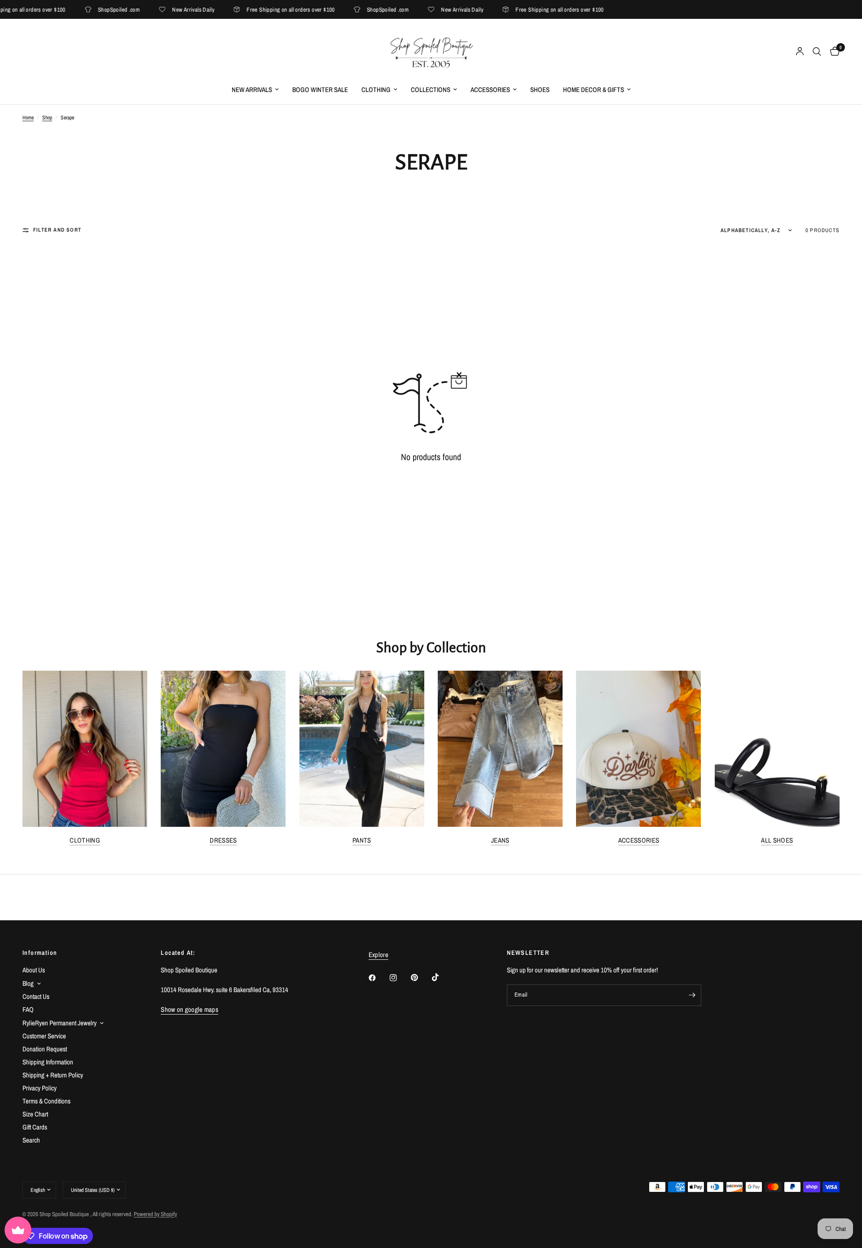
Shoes (540, 89)
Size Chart (35, 1114)
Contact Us (35, 996)
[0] (833, 51)
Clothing (376, 89)
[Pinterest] (421, 977)
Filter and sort (57, 229)
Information (39, 952)
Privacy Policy (39, 1088)
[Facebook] (378, 978)
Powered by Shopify (155, 1214)
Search (31, 1140)
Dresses (223, 840)
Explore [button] (378, 954)
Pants (361, 840)
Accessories (490, 89)
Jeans (500, 840)
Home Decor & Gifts (593, 89)
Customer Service (44, 1036)
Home (28, 117)
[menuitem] (255, 90)
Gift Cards (34, 1127)
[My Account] (800, 51)
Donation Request (44, 1049)
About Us (33, 970)
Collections (430, 89)
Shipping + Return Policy (52, 1075)
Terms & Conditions (46, 1101)
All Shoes (777, 840)
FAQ (28, 1009)
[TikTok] (442, 977)
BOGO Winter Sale (320, 89)
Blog (28, 983)
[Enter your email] (692, 995)
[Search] (817, 51)
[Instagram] (399, 978)
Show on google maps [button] (189, 1009)
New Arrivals (252, 89)
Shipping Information (47, 1062)
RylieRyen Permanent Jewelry (59, 1023)
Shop (47, 117)
